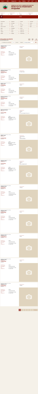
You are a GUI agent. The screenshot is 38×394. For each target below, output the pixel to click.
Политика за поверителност (24, 1)
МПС (8, 1)
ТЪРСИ (20, 16)
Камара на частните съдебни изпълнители (22, 5)
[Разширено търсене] (1, 16)
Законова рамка (29, 1)
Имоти (2, 1)
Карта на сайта (33, 1)
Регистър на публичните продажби (21, 7)
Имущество (13, 1)
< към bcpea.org (20, 1)
